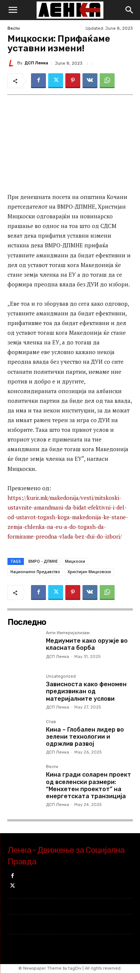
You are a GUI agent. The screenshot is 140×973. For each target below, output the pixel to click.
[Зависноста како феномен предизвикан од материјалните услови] (23, 690)
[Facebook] (38, 80)
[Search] (129, 10)
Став (51, 722)
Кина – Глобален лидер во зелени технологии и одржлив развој (85, 736)
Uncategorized (61, 676)
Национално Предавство (35, 571)
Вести (13, 28)
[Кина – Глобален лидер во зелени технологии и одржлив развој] (23, 736)
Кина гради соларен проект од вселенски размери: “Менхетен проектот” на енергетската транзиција (88, 785)
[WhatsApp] (107, 80)
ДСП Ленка (36, 63)
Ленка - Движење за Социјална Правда (65, 856)
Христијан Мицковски (89, 571)
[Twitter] (55, 80)
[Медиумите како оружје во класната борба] (23, 647)
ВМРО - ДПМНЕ (42, 561)
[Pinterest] (72, 80)
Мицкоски (75, 561)
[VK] (90, 80)
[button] (13, 10)
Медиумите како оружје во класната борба (87, 644)
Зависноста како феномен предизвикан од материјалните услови (86, 691)
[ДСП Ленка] (12, 63)
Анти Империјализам (68, 633)
